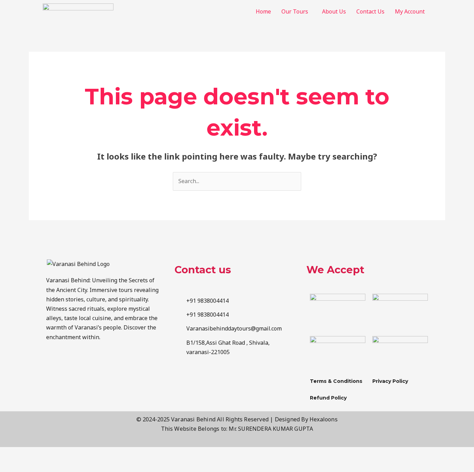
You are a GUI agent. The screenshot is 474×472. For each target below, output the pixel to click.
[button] (296, 11)
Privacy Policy (390, 381)
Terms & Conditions (336, 381)
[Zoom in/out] (14, 454)
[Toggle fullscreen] (43, 454)
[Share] (72, 454)
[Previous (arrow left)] (14, 466)
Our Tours (294, 11)
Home (263, 11)
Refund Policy (328, 398)
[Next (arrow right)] (43, 466)
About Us (334, 11)
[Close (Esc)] (101, 454)
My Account (410, 11)
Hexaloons (324, 419)
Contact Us (370, 11)
